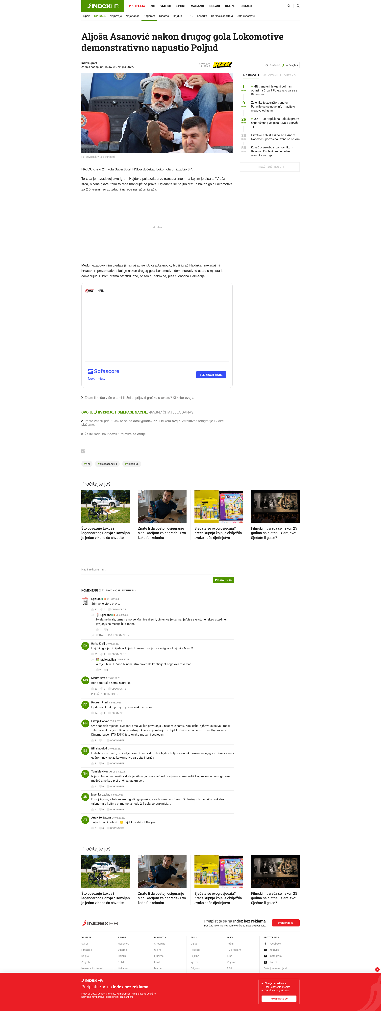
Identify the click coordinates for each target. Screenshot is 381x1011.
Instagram (275, 955)
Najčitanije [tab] (272, 75)
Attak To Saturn (101, 817)
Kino (229, 955)
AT (85, 820)
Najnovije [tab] (251, 75)
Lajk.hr (195, 955)
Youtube (274, 949)
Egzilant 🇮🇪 (98, 598)
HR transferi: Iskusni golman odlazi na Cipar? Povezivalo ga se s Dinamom (274, 90)
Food (157, 962)
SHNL (189, 16)
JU (85, 797)
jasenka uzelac (100, 794)
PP (85, 705)
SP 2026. (100, 16)
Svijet (84, 943)
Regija (85, 955)
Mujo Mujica (108, 659)
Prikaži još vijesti (270, 166)
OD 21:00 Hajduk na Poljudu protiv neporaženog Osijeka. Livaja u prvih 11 (275, 123)
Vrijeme (231, 962)
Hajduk (177, 16)
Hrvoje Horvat (100, 721)
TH (85, 774)
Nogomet (149, 16)
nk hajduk (132, 463)
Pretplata (137, 6)
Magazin (160, 937)
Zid (152, 6)
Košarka (202, 16)
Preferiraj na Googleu (284, 65)
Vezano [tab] (290, 75)
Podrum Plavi (99, 702)
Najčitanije (133, 16)
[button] (86, 505)
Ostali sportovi (246, 16)
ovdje (176, 421)
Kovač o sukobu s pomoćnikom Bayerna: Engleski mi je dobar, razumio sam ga (272, 151)
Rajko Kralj (98, 643)
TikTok (273, 962)
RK (85, 646)
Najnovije (116, 16)
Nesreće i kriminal (92, 968)
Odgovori (196, 968)
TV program (234, 949)
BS (85, 751)
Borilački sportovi (222, 16)
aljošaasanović (107, 463)
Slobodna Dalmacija (190, 276)
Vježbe (195, 962)
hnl (87, 463)
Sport (181, 6)
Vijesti (165, 6)
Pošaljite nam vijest (275, 968)
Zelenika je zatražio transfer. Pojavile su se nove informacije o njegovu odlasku (273, 106)
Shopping (159, 943)
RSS (229, 968)
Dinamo (164, 16)
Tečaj (230, 943)
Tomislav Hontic (101, 771)
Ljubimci (159, 955)
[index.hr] (102, 6)
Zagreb (85, 962)
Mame (158, 968)
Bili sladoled (99, 748)
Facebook (275, 943)
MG (85, 680)
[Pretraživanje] (297, 6)
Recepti (195, 949)
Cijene (230, 6)
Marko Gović (99, 678)
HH (85, 723)
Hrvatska (86, 949)
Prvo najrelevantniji (120, 590)
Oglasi (214, 6)
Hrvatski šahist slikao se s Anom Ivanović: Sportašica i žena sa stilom (275, 137)
